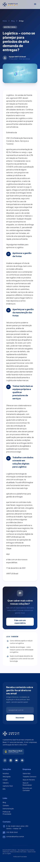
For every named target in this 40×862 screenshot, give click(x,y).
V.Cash (5, 780)
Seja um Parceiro (29, 780)
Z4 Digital (8, 853)
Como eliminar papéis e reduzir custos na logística (19, 641)
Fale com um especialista (20, 621)
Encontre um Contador (27, 789)
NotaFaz (6, 773)
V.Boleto (6, 783)
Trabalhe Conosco (29, 777)
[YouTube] (16, 760)
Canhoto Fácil (8, 786)
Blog (13, 21)
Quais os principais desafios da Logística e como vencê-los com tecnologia (20, 658)
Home (5, 21)
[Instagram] (5, 760)
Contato (6, 805)
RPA (4, 789)
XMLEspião (7, 777)
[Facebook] (22, 760)
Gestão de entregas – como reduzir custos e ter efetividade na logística (19, 649)
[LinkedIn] (10, 760)
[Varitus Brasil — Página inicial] (10, 4)
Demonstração (8, 809)
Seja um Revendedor (27, 784)
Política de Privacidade (7, 813)
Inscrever (20, 717)
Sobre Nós (26, 773)
